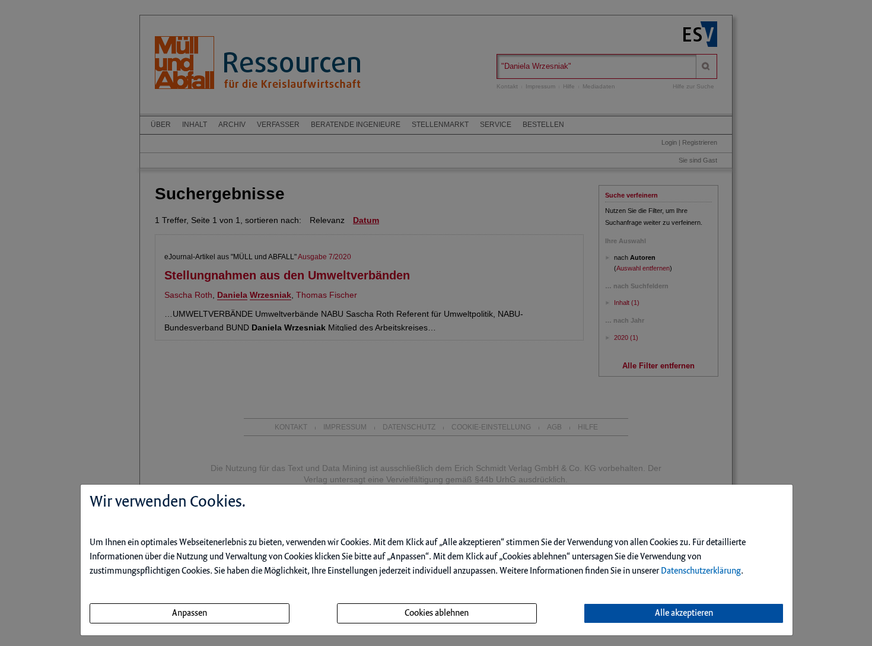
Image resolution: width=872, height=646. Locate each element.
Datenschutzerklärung (701, 571)
